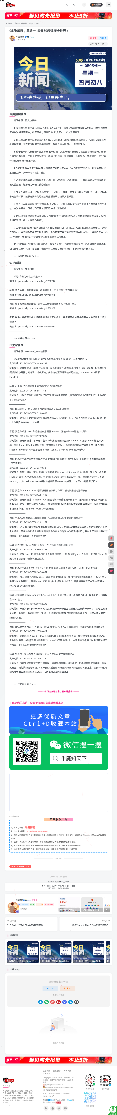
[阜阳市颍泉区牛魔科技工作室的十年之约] (58, 1102)
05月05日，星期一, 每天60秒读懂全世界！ (39, 31)
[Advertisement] (59, 792)
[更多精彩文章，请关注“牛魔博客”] (58, 720)
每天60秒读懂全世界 (24, 23)
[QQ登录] (40, 1002)
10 (33, 904)
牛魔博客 (20, 37)
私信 (104, 38)
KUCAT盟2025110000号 (52, 1094)
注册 (68, 988)
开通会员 (97, 5)
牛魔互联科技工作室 (57, 1080)
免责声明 (46, 1071)
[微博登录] (52, 1002)
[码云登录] (58, 1002)
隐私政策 (57, 1071)
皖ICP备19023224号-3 (54, 1085)
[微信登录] (46, 1002)
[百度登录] (64, 1002)
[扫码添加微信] (111, 558)
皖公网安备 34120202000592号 (57, 1087)
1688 (26, 904)
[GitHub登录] (76, 1002)
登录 (52, 988)
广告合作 (67, 1071)
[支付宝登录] (70, 1002)
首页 (9, 23)
